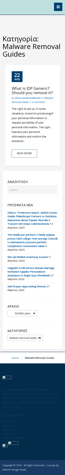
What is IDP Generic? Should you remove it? (32, 90)
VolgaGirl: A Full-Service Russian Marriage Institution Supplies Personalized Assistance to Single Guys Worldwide (31, 271)
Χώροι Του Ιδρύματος (14, 437)
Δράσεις (6, 421)
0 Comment (38, 102)
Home (15, 357)
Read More (24, 153)
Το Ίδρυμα (8, 433)
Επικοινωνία (9, 425)
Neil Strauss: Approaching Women (27, 286)
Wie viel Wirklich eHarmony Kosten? (28, 257)
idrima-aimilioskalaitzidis (28, 97)
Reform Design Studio (14, 469)
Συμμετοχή (8, 429)
